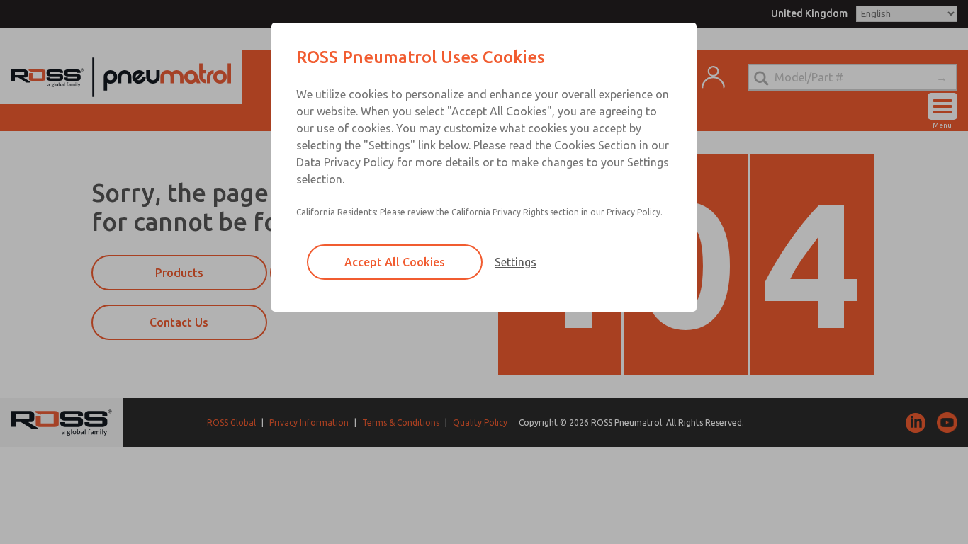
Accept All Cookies (394, 262)
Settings (515, 262)
